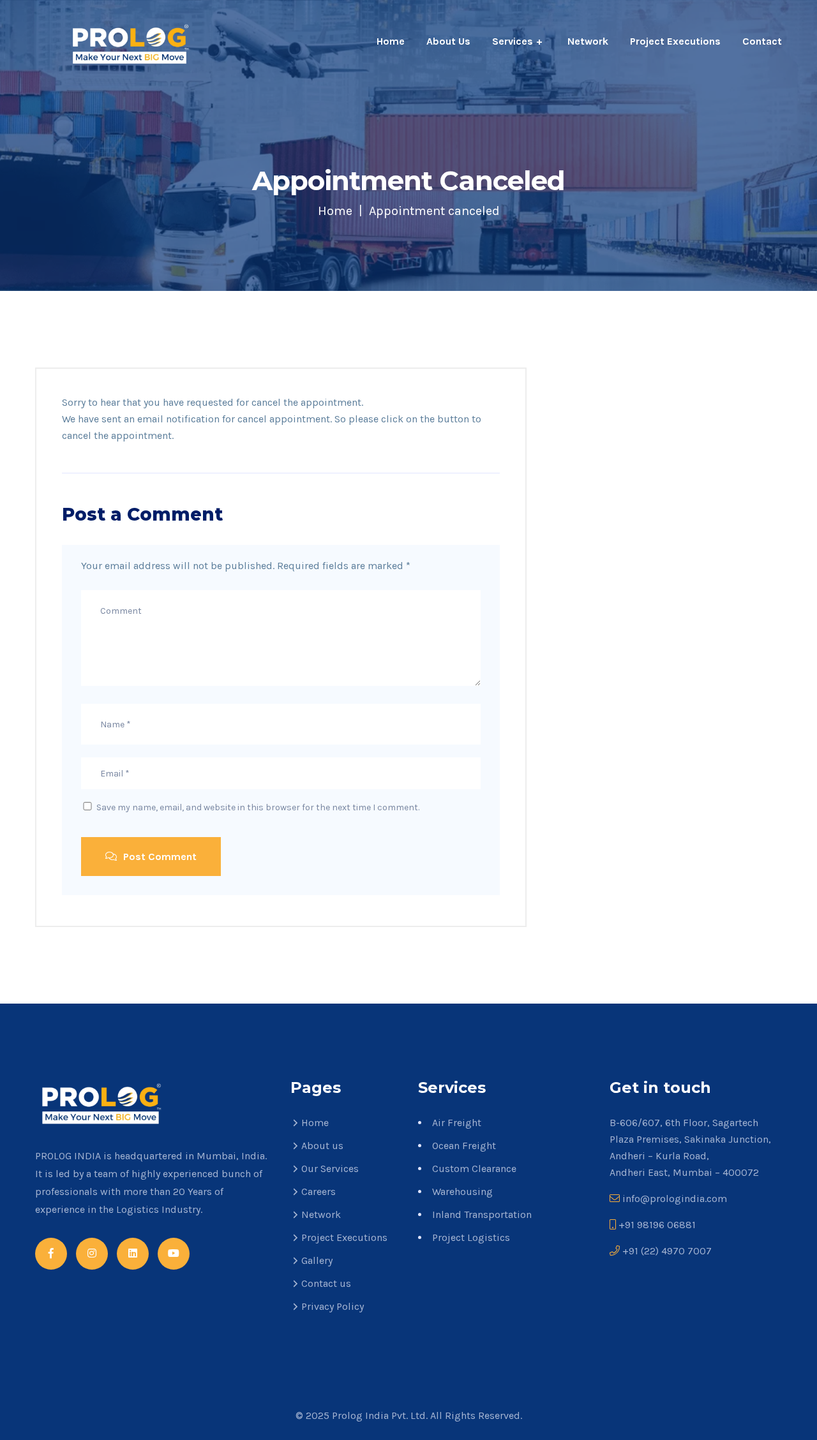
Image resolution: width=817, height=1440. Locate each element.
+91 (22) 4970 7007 (667, 1251)
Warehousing (462, 1191)
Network (587, 41)
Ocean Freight (464, 1145)
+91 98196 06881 (657, 1225)
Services (512, 41)
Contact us (326, 1283)
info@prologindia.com (674, 1198)
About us (322, 1145)
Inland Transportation (482, 1214)
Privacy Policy (332, 1306)
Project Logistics (471, 1237)
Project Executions (675, 41)
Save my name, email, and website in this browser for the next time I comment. (257, 807)
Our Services (330, 1168)
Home (391, 41)
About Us (448, 41)
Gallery (317, 1260)
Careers (318, 1191)
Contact (762, 41)
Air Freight (456, 1123)
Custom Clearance (474, 1168)
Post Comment (159, 856)
